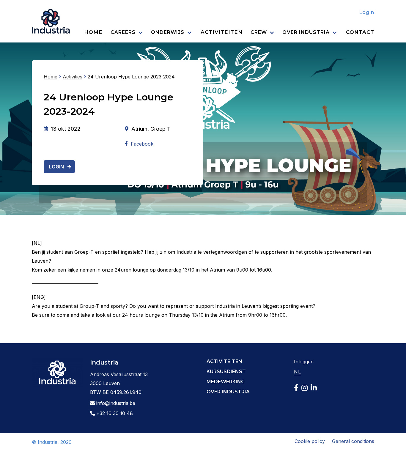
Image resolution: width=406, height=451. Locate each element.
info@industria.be (115, 403)
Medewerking (226, 381)
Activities (72, 77)
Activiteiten (222, 32)
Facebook (142, 144)
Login (366, 12)
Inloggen (304, 362)
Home (93, 32)
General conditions (353, 441)
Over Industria (306, 32)
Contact (360, 32)
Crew (259, 32)
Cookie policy (310, 441)
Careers (123, 32)
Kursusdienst (226, 371)
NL (297, 372)
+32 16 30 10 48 (114, 413)
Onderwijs (167, 32)
